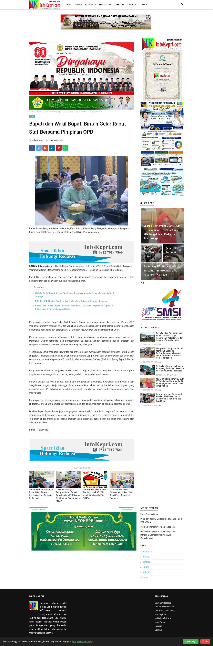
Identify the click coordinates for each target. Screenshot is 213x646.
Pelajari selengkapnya (82, 641)
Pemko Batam (105, 4)
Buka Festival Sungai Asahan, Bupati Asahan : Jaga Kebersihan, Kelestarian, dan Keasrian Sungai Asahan (170, 336)
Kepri (77, 4)
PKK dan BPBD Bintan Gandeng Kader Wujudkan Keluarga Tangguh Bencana (71, 301)
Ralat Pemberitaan (149, 514)
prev (141, 283)
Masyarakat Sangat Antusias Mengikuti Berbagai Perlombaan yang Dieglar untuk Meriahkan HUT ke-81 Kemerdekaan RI (169, 353)
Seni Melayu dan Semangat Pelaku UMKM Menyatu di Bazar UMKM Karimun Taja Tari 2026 (169, 397)
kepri (145, 577)
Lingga (145, 567)
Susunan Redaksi (163, 603)
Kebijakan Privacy (163, 618)
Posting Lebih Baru (38, 510)
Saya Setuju (190, 641)
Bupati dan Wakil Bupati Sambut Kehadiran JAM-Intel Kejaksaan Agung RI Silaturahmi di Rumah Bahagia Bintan (74, 307)
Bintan (32, 116)
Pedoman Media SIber (165, 607)
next (144, 283)
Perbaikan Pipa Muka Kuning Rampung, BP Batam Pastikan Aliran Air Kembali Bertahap (170, 368)
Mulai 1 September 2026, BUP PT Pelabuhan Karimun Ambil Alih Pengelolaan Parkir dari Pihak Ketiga (170, 382)
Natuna (145, 572)
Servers (158, 626)
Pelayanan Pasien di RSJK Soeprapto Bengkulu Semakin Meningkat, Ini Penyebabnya (158, 534)
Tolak (205, 641)
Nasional (89, 4)
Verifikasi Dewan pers (165, 610)
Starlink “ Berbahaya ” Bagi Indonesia (157, 527)
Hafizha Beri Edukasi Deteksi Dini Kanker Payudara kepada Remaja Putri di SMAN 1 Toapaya (74, 295)
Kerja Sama (160, 622)
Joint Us (158, 630)
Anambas (147, 551)
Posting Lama (126, 510)
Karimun (146, 562)
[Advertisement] (162, 456)
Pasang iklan (160, 614)
